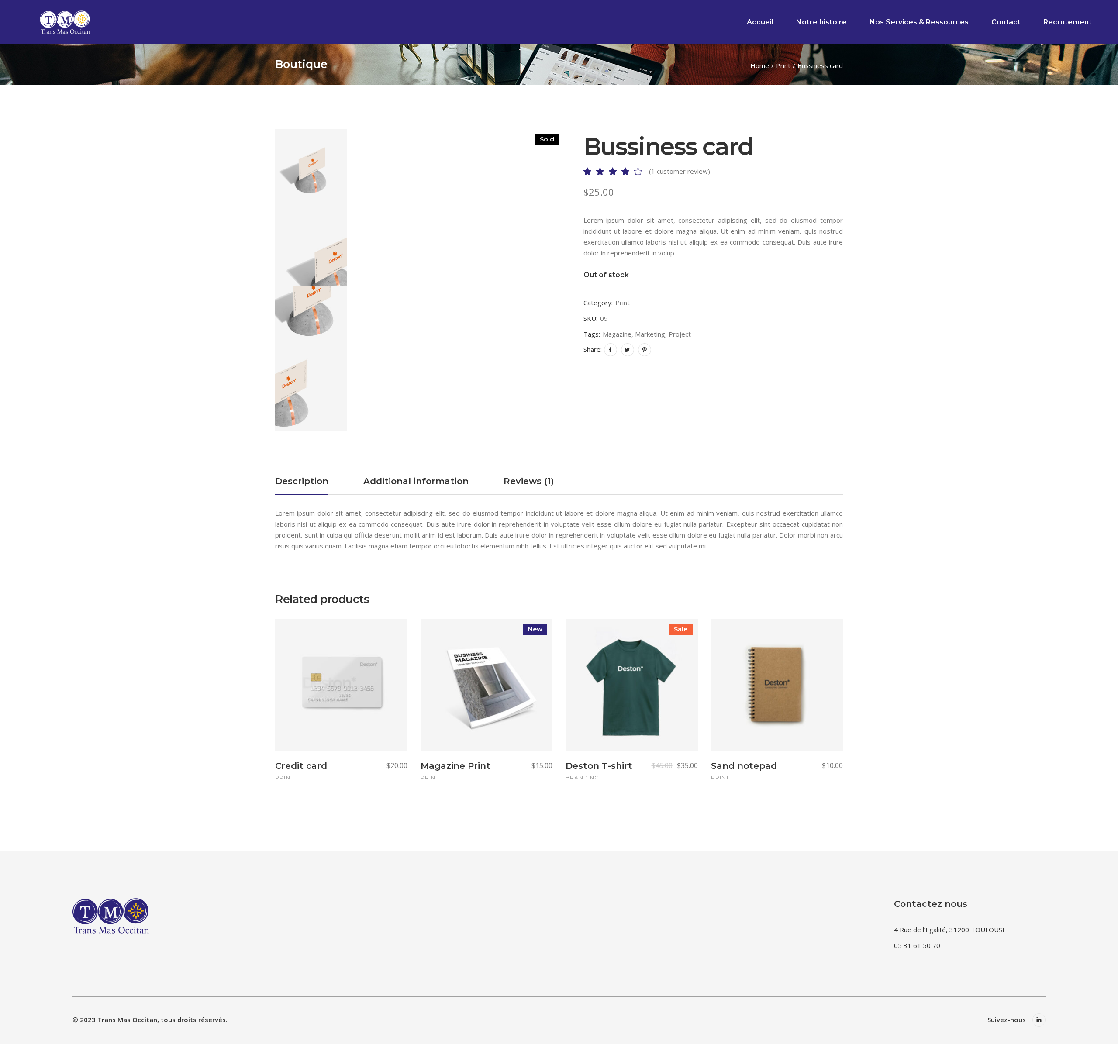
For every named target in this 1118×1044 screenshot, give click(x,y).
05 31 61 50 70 (917, 945)
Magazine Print (455, 766)
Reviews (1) (529, 481)
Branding (583, 777)
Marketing (650, 334)
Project (680, 334)
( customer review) (679, 171)
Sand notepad (744, 766)
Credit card (301, 766)
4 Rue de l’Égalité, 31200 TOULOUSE (950, 929)
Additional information (416, 481)
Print (622, 302)
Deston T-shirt (599, 766)
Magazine (617, 334)
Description (301, 481)
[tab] (301, 485)
